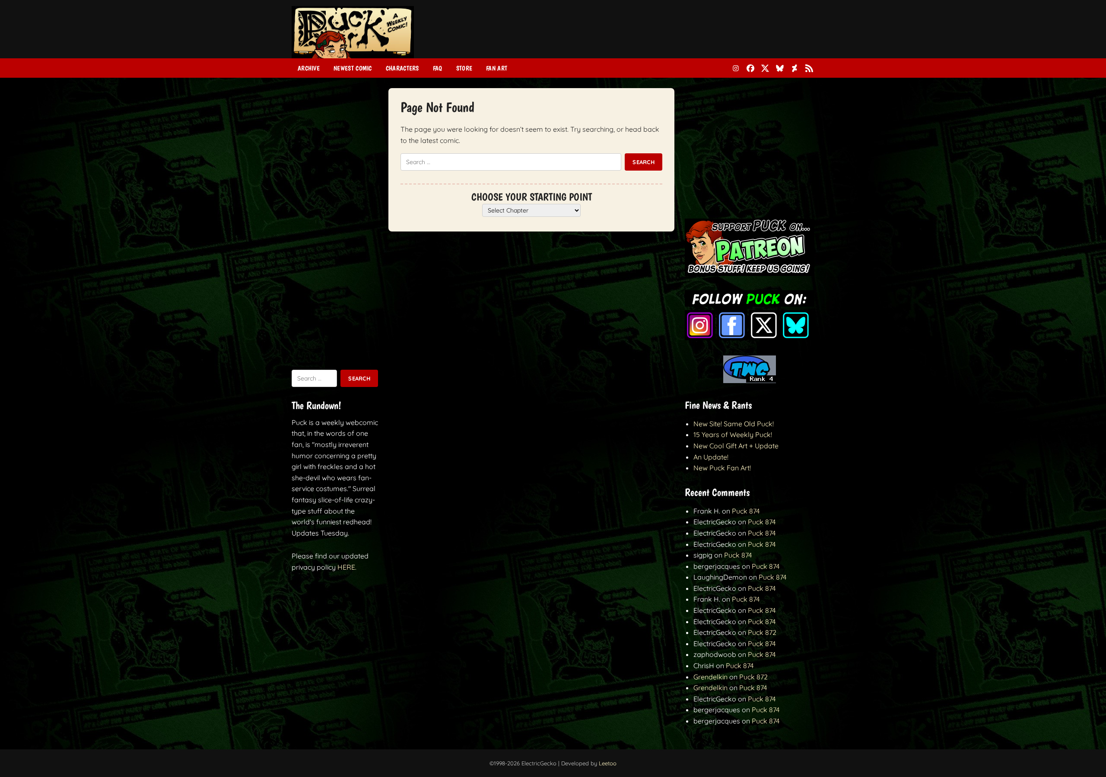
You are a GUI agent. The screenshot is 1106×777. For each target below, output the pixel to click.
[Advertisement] (657, 35)
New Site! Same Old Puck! (733, 423)
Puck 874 (746, 511)
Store (464, 68)
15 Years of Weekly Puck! (732, 434)
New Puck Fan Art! (722, 467)
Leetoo (608, 763)
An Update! (710, 457)
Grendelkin (710, 676)
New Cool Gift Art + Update (736, 445)
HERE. (346, 567)
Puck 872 (762, 632)
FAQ (437, 68)
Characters (402, 68)
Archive (309, 68)
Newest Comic (353, 68)
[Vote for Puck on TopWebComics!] (749, 380)
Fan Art (496, 68)
